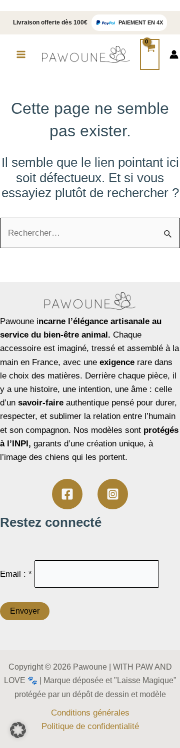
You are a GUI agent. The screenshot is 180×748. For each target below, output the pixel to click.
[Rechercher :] (90, 233)
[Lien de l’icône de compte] (174, 54)
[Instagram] (113, 494)
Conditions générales (90, 713)
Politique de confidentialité (90, 726)
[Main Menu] (21, 54)
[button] (18, 730)
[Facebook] (67, 494)
